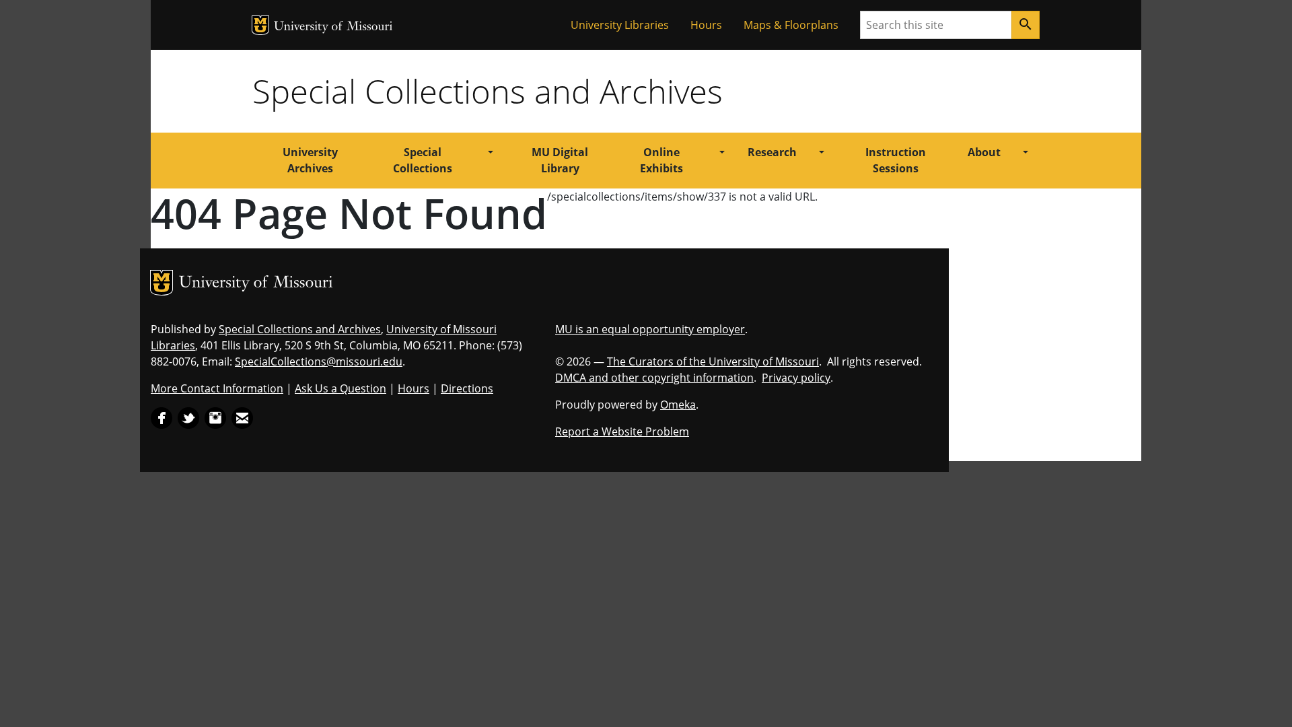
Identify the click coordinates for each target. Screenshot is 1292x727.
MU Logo (260, 25)
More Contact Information (217, 388)
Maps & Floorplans (791, 25)
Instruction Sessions (895, 160)
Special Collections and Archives (487, 91)
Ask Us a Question (340, 388)
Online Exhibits (661, 160)
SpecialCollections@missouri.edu (318, 361)
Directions (467, 388)
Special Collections (422, 160)
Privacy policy (796, 377)
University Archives (310, 160)
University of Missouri (333, 27)
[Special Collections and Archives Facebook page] (161, 416)
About (984, 152)
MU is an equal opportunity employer (650, 329)
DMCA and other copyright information (654, 377)
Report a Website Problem (622, 431)
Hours (706, 25)
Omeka (678, 404)
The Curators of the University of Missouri (713, 361)
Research (772, 152)
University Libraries (620, 25)
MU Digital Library (560, 160)
